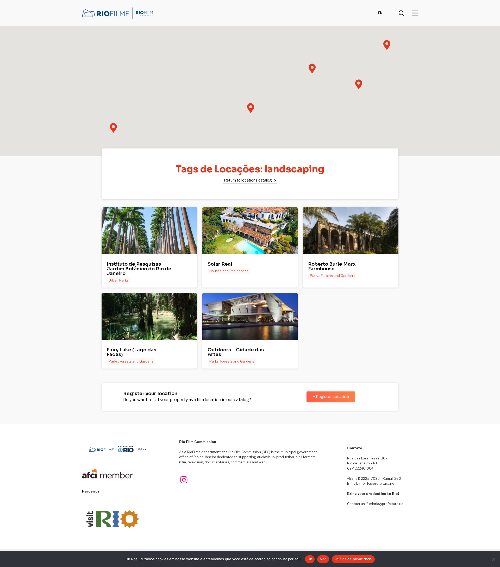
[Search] (401, 13)
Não (323, 559)
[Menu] (415, 13)
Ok (310, 559)
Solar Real (220, 264)
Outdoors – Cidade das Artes (236, 352)
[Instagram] (184, 479)
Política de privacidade (353, 559)
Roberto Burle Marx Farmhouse (332, 266)
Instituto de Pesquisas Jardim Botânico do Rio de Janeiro (139, 268)
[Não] (493, 559)
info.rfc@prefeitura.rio (376, 483)
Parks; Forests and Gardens (332, 275)
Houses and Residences (228, 271)
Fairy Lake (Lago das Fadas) (131, 352)
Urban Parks (119, 280)
